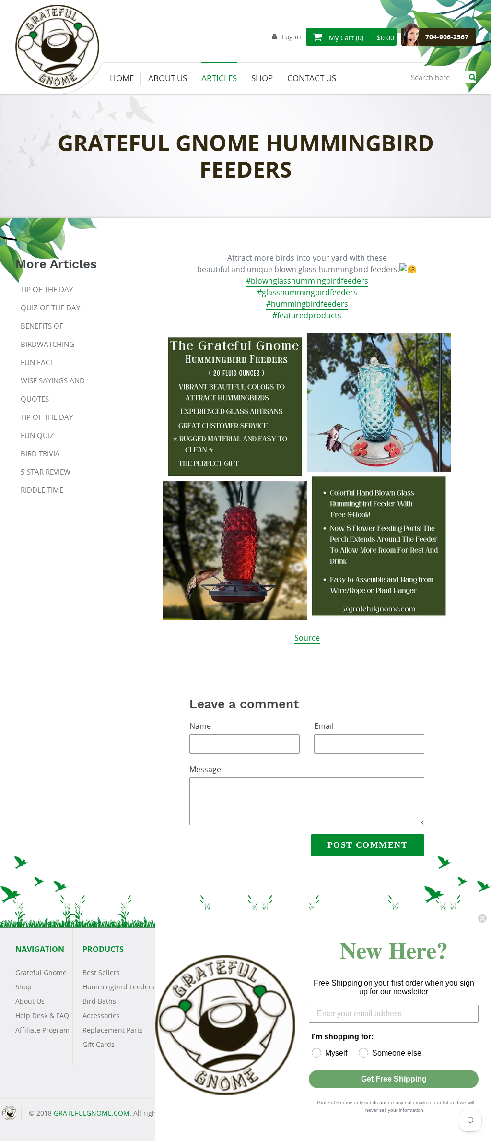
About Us (30, 1001)
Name (200, 726)
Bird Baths (99, 1001)
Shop (23, 986)
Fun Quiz (37, 435)
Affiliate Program (42, 1029)
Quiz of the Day (50, 307)
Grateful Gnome (41, 972)
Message (205, 769)
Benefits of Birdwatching (47, 335)
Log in (291, 36)
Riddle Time (42, 490)
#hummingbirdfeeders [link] (307, 303)
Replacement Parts (112, 1029)
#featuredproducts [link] (306, 315)
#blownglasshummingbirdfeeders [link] (307, 280)
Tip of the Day (47, 289)
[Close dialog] (482, 918)
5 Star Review (45, 471)
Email (324, 726)
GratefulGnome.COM (91, 1112)
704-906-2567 (446, 36)
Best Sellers (101, 972)
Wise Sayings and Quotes (53, 390)
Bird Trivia (40, 453)
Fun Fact (37, 362)
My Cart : (360, 37)
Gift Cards (98, 1044)
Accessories (101, 1015)
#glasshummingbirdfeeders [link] (307, 292)
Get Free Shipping (394, 1079)
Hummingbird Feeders (118, 986)
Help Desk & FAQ (42, 1015)
